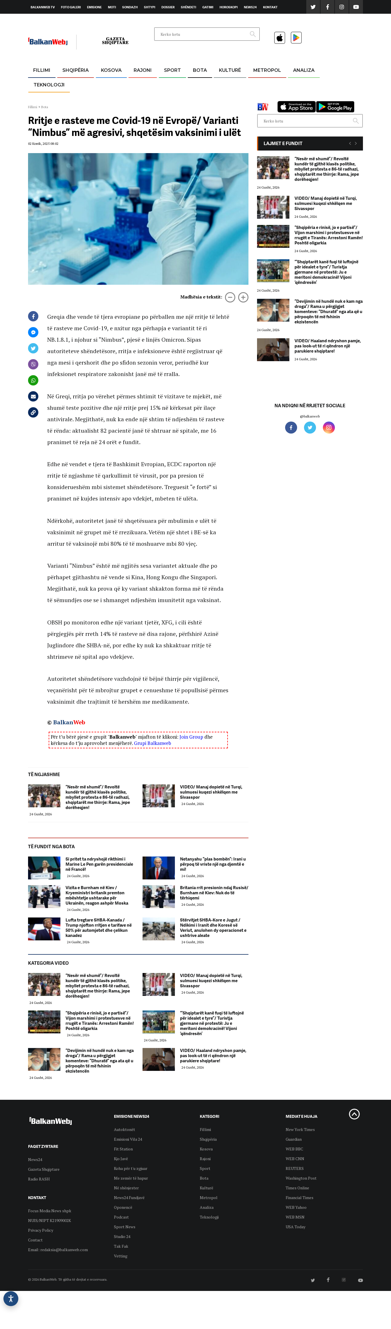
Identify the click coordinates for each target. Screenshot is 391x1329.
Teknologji (49, 85)
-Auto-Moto (44, 99)
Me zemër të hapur (131, 1178)
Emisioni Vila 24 (128, 1139)
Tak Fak (121, 1246)
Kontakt (270, 7)
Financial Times (299, 1197)
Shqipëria (75, 70)
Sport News (124, 1226)
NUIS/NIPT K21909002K (49, 1220)
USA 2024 (200, 84)
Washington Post (301, 1178)
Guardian (294, 1139)
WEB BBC (294, 1149)
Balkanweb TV (43, 7)
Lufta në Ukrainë (200, 100)
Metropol (267, 70)
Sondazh (130, 7)
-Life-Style (262, 98)
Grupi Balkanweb (152, 743)
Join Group (191, 736)
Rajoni (143, 70)
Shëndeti (188, 7)
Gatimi (207, 7)
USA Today (295, 1226)
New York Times (300, 1129)
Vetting (120, 1256)
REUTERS (295, 1168)
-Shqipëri (171, 98)
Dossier (168, 7)
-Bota (168, 84)
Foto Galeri (71, 7)
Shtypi (149, 7)
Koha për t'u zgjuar (130, 1168)
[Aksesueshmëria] (10, 1298)
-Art (221, 84)
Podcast (121, 1217)
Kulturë (230, 70)
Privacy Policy (40, 1230)
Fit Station (123, 1149)
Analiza (304, 70)
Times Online (297, 1187)
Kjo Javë (121, 1158)
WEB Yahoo (296, 1207)
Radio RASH (39, 1179)
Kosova (111, 70)
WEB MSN (295, 1217)
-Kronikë (69, 84)
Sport (172, 70)
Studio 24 (122, 1236)
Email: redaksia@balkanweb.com (58, 1249)
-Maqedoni (142, 98)
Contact (35, 1240)
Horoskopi (229, 7)
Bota (200, 70)
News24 (250, 7)
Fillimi (41, 70)
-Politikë (69, 98)
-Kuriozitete (264, 84)
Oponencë (123, 1207)
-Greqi (138, 84)
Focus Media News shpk (49, 1210)
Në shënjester (126, 1187)
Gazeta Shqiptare (44, 1169)
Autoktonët (124, 1129)
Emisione (94, 7)
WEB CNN (295, 1158)
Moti (112, 7)
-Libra (223, 98)
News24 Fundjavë (129, 1197)
